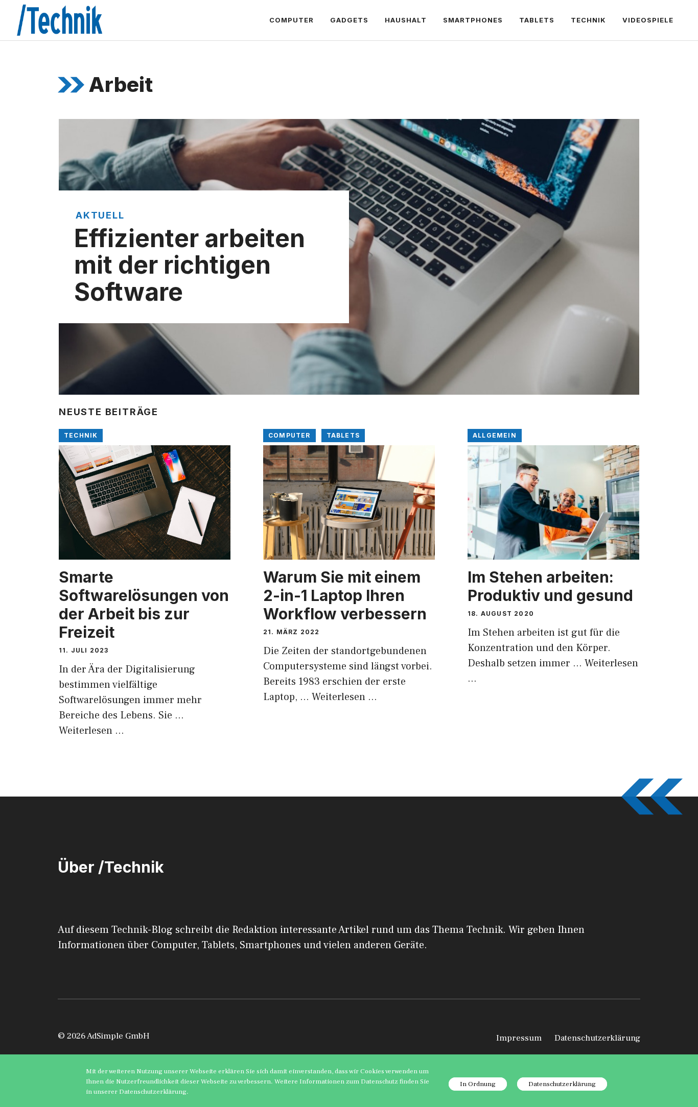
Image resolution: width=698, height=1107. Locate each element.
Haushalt (406, 20)
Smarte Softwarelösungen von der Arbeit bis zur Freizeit (144, 604)
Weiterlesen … (91, 730)
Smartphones (473, 20)
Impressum (519, 1038)
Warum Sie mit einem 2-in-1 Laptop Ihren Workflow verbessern (345, 595)
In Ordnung (478, 1084)
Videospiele (647, 20)
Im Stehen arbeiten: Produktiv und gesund (550, 586)
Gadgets (349, 20)
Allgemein (495, 435)
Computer (291, 20)
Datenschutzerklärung (597, 1038)
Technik (588, 20)
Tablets (536, 20)
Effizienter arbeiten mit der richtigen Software (189, 265)
